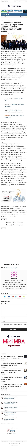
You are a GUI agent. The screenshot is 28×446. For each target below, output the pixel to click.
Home (2, 20)
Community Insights (8, 20)
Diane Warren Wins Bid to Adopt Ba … (11, 407)
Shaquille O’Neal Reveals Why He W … (11, 397)
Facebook (10, 297)
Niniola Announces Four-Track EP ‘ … (10, 417)
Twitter (6, 297)
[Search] (26, 1)
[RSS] (26, 17)
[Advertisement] (14, 248)
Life (13, 264)
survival (17, 264)
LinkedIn (17, 297)
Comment (3, 303)
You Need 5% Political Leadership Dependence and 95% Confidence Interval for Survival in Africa (12, 27)
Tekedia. (11, 443)
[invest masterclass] (14, 203)
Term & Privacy (14, 445)
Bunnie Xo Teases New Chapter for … (11, 402)
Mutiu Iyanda (11, 33)
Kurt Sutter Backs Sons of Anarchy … (10, 412)
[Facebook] (20, 17)
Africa (11, 264)
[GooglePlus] (24, 17)
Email (24, 297)
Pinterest (21, 297)
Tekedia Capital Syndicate (14, 110)
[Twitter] (22, 17)
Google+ (13, 297)
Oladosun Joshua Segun (9, 398)
